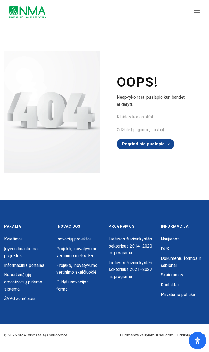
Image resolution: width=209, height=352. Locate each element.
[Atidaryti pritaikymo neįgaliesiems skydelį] (197, 340)
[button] (197, 12)
